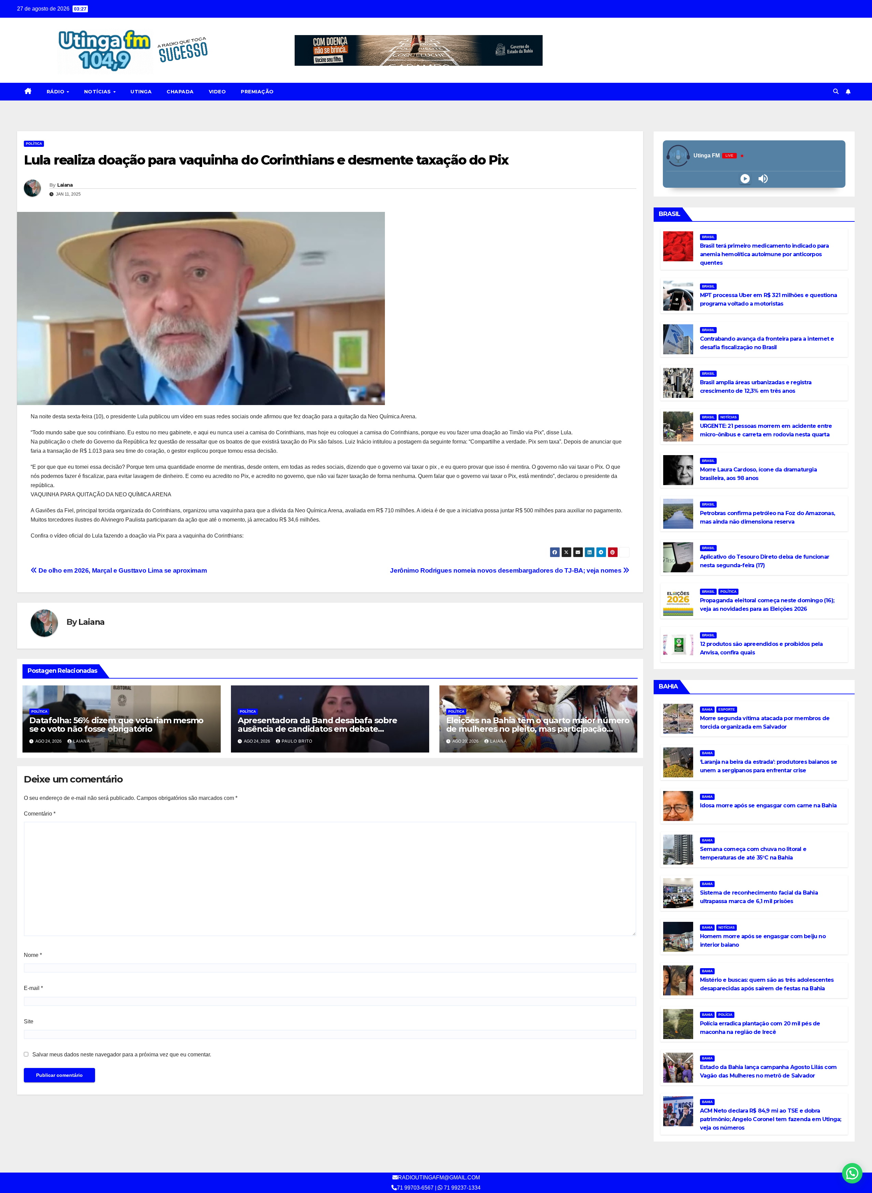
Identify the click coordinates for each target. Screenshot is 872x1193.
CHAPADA (180, 92)
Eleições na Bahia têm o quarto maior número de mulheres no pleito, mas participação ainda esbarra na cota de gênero (537, 728)
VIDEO (217, 92)
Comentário (40, 814)
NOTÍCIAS (98, 92)
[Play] (745, 178)
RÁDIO (56, 92)
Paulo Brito (297, 741)
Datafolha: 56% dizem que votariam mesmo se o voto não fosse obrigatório (116, 724)
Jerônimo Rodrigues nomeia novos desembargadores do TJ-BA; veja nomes (506, 570)
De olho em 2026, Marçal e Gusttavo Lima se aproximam (122, 570)
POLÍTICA (34, 143)
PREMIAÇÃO (257, 92)
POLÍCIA (725, 1015)
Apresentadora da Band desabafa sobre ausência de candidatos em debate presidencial (317, 728)
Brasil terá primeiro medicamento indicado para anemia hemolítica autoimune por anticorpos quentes (764, 254)
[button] (836, 91)
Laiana (65, 185)
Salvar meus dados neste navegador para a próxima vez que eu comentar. (121, 1054)
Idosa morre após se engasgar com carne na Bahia (768, 805)
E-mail (33, 988)
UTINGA (141, 92)
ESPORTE (726, 709)
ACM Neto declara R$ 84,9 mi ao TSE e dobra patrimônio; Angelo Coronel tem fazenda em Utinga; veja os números (770, 1119)
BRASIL (708, 237)
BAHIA (707, 709)
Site (28, 1021)
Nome (33, 955)
